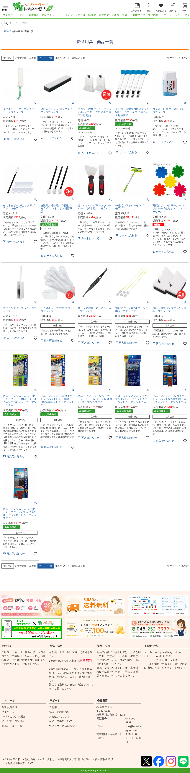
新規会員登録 (9, 707)
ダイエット (9, 14)
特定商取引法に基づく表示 (75, 759)
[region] (95, 16)
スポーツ (166, 14)
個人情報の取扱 (104, 759)
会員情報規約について (20, 763)
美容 (22, 14)
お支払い (7, 645)
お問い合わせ (47, 759)
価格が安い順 (62, 58)
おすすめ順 (20, 58)
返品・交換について (60, 721)
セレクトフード (51, 14)
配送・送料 (56, 645)
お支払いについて (59, 716)
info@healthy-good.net (168, 652)
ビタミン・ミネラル (74, 14)
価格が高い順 (78, 58)
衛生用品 (104, 14)
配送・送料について (60, 711)
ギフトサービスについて (63, 725)
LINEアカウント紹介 (13, 716)
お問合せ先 (151, 645)
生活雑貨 (153, 14)
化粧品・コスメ (121, 14)
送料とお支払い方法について (76, 684)
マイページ (8, 700)
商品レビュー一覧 (11, 725)
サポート (55, 700)
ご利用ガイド (9, 663)
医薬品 (92, 14)
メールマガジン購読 (13, 721)
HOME (7, 31)
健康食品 (34, 14)
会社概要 (102, 700)
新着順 (32, 58)
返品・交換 (103, 645)
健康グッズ (138, 14)
